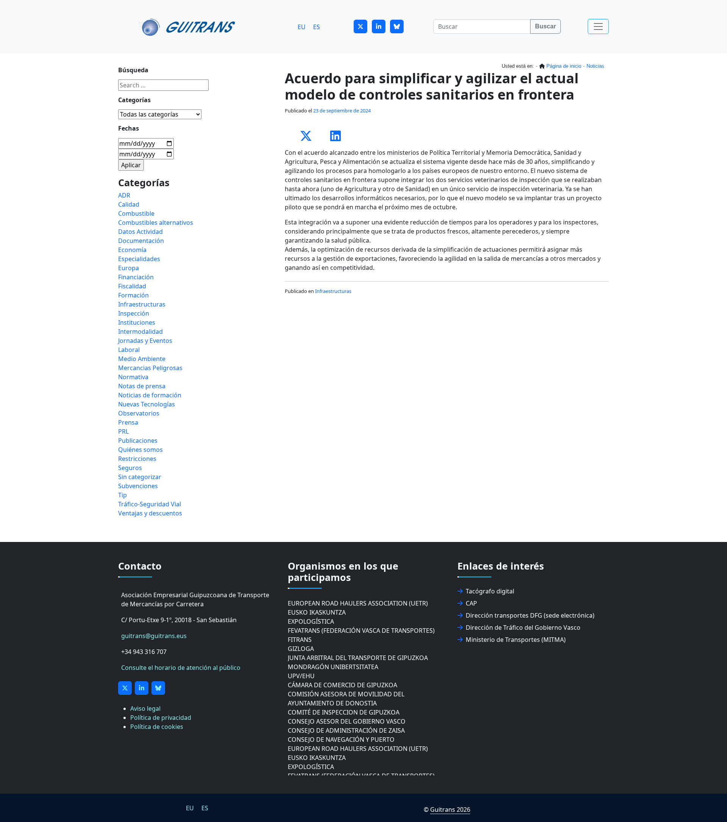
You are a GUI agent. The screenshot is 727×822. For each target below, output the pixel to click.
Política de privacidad (160, 717)
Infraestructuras (333, 291)
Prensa (128, 422)
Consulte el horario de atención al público (180, 667)
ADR (124, 195)
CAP (471, 603)
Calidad (128, 204)
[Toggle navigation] (598, 26)
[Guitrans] (188, 26)
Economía (132, 250)
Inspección (133, 313)
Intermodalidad (140, 331)
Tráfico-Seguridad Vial (149, 504)
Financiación (136, 277)
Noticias (595, 66)
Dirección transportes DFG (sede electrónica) (530, 615)
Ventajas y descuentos (150, 513)
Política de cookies (156, 726)
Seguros (130, 468)
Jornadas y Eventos (145, 340)
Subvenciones (138, 486)
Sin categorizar (139, 477)
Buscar (545, 26)
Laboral (129, 350)
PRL (123, 431)
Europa (128, 268)
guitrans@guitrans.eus (154, 636)
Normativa (133, 377)
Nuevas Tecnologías (146, 404)
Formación (133, 295)
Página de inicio (563, 66)
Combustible (136, 213)
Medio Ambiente (141, 359)
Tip (122, 495)
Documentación (141, 241)
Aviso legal (145, 708)
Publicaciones (138, 440)
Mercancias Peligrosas (150, 368)
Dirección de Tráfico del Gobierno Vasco (523, 627)
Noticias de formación (149, 395)
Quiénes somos (140, 449)
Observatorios (138, 413)
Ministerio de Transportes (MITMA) (516, 639)
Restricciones (137, 459)
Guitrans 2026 (450, 809)
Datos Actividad (140, 231)
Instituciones (136, 322)
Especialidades (139, 259)
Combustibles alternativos (155, 222)
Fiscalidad (132, 286)
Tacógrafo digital (490, 591)
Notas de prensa (141, 386)
